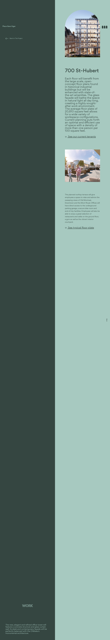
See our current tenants (81, 136)
